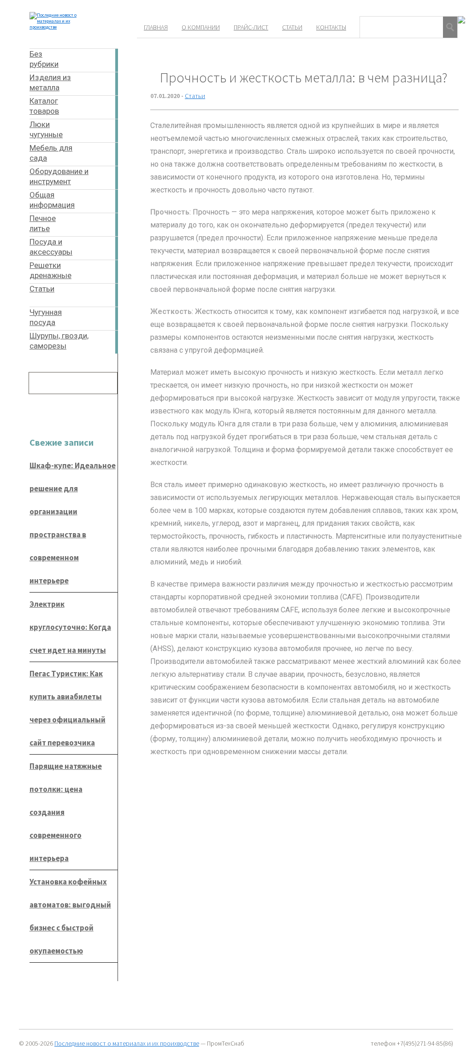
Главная (156, 27)
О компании (201, 27)
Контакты (331, 27)
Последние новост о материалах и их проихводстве (126, 1043)
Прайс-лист (251, 27)
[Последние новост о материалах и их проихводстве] (64, 27)
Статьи (292, 27)
